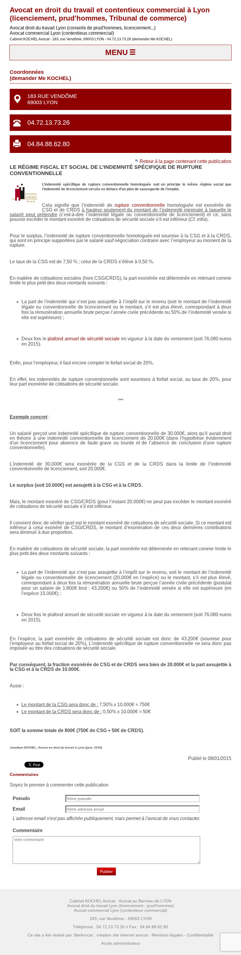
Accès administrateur (120, 943)
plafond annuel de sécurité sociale (84, 338)
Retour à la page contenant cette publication (184, 161)
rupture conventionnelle (140, 205)
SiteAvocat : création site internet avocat (110, 935)
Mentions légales (167, 935)
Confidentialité (200, 935)
